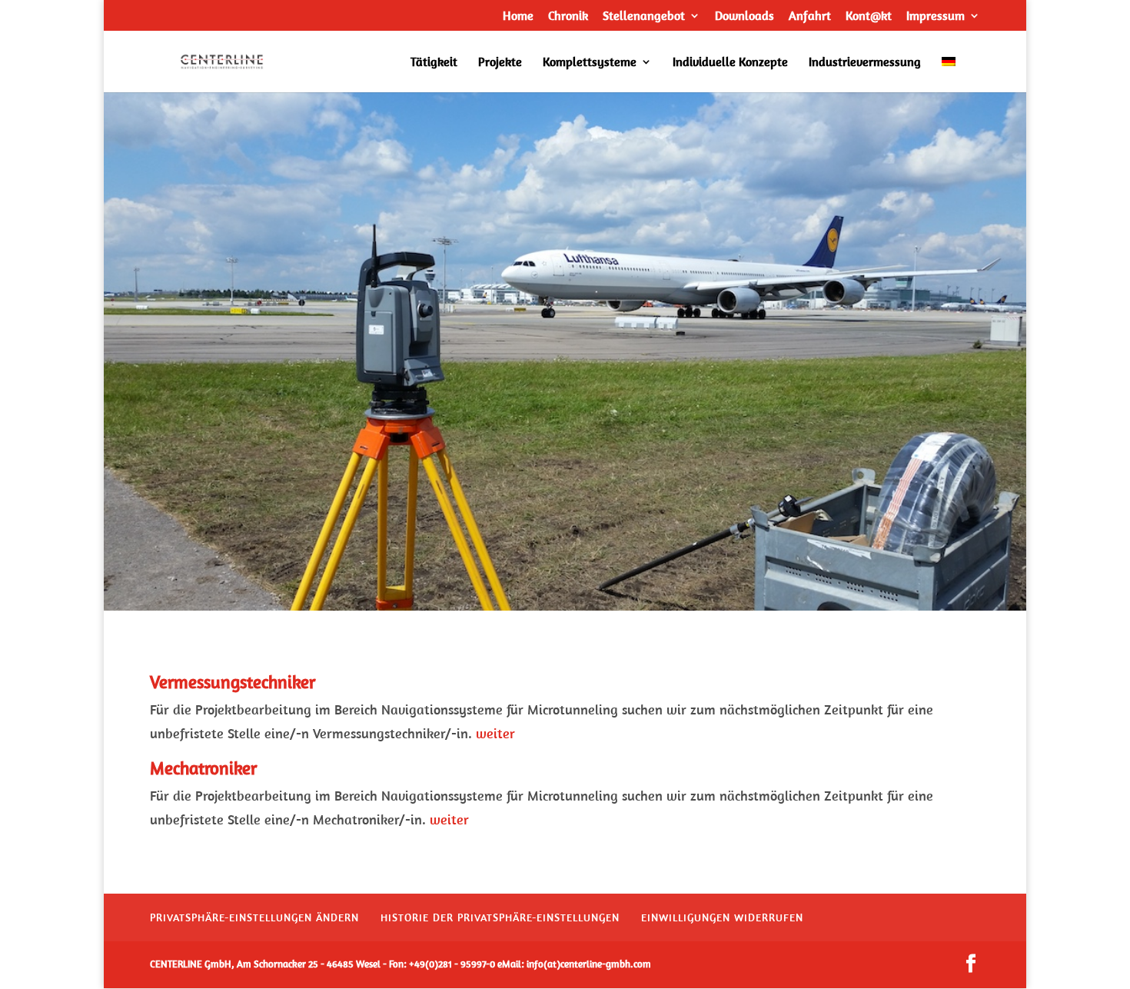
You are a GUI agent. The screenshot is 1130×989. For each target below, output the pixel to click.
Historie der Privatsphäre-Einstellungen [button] (500, 917)
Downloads (744, 16)
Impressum (935, 16)
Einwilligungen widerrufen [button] (722, 917)
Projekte (500, 62)
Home (518, 16)
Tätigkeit (433, 62)
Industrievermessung (865, 62)
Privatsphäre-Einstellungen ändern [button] (254, 917)
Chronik (568, 16)
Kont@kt (869, 16)
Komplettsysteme (589, 62)
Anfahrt (810, 16)
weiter (495, 733)
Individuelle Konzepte (730, 62)
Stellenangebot (644, 16)
